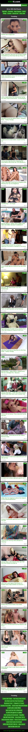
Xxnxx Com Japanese (20, 719)
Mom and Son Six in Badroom (14, 710)
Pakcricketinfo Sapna (7, 719)
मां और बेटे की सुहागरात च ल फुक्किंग (14, 712)
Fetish (24, 11)
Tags (9, 730)
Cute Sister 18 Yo (20, 717)
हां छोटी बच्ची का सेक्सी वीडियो (14, 708)
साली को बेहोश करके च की (14, 726)
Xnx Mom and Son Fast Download (14, 701)
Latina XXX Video (7, 698)
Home (5, 730)
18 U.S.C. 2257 (20, 730)
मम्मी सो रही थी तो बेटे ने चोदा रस (10, 724)
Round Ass (15, 13)
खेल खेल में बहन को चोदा (8, 717)
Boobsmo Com (8, 703)
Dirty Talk (22, 13)
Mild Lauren (22, 724)
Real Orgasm (17, 11)
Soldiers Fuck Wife (6, 705)
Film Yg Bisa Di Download (11, 715)
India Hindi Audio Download (14, 722)
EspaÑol (21, 715)
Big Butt (4, 11)
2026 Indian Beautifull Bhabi (19, 705)
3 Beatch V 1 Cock (19, 703)
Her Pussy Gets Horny (19, 698)
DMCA (13, 730)
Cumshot (10, 11)
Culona (9, 13)
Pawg (4, 13)
